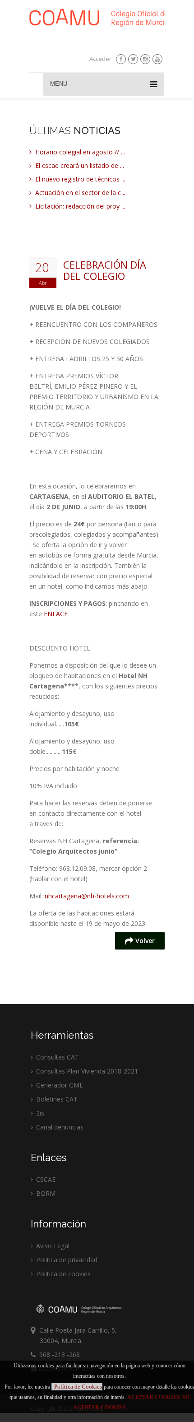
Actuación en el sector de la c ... (80, 192)
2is (39, 1113)
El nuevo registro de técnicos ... (79, 179)
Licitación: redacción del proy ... (79, 206)
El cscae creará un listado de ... (78, 165)
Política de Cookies (78, 1386)
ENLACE (56, 613)
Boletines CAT (56, 1099)
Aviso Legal (51, 1245)
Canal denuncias (58, 1127)
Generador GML (58, 1085)
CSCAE (44, 1179)
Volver (144, 940)
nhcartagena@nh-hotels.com (87, 896)
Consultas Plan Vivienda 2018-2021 (86, 1071)
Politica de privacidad (65, 1259)
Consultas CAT (56, 1057)
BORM (44, 1193)
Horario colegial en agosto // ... (79, 152)
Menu (58, 83)
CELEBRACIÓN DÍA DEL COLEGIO (104, 270)
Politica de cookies (62, 1273)
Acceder (100, 59)
